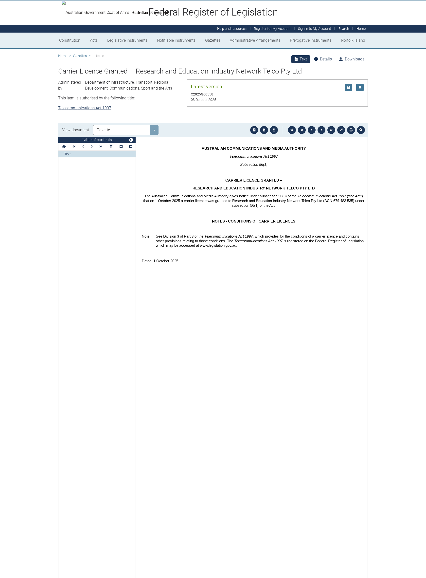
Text (67, 154)
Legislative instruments (127, 40)
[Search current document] (361, 130)
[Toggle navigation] (131, 140)
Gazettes (212, 40)
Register (272, 29)
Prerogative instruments (310, 40)
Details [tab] (326, 59)
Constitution (69, 40)
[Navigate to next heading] (92, 146)
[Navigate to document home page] (64, 146)
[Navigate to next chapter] (331, 130)
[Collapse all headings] (130, 146)
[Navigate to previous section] (312, 130)
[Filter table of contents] (111, 146)
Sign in (314, 29)
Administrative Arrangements (255, 40)
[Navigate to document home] (292, 130)
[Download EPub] (254, 130)
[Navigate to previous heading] (83, 146)
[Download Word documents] (274, 130)
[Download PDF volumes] (264, 130)
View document (75, 130)
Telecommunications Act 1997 (84, 108)
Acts (94, 40)
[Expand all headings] (121, 146)
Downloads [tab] (354, 59)
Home (62, 56)
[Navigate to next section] (321, 130)
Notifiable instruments (176, 40)
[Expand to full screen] (341, 130)
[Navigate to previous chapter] (302, 130)
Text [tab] (303, 59)
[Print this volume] (351, 130)
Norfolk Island (353, 40)
